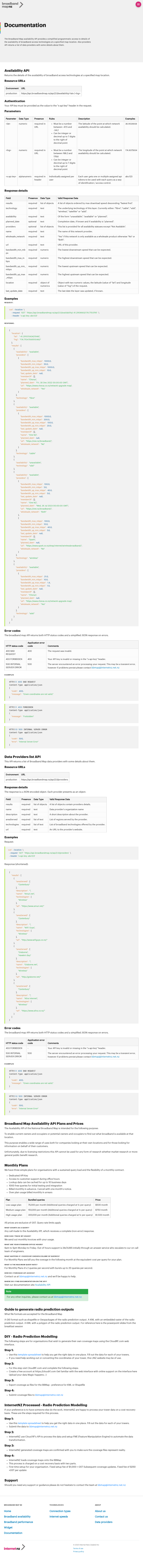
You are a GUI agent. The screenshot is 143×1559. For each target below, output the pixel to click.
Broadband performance (18, 1522)
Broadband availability (17, 1516)
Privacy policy (78, 1551)
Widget (8, 1527)
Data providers (103, 1522)
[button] (138, 5)
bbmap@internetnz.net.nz (105, 668)
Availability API (42, 1285)
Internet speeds (59, 1516)
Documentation (13, 1533)
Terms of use (78, 1548)
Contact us (101, 1516)
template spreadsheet (29, 1355)
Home (7, 1511)
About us (100, 1511)
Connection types (60, 1511)
